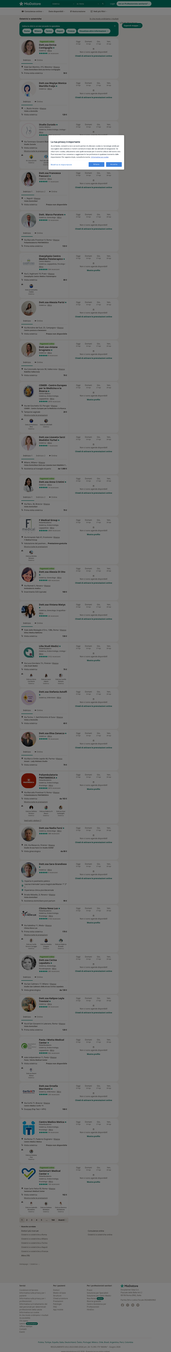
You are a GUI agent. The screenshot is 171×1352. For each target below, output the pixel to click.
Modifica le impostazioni (61, 165)
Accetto (113, 164)
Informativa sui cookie (100, 157)
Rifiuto (96, 164)
